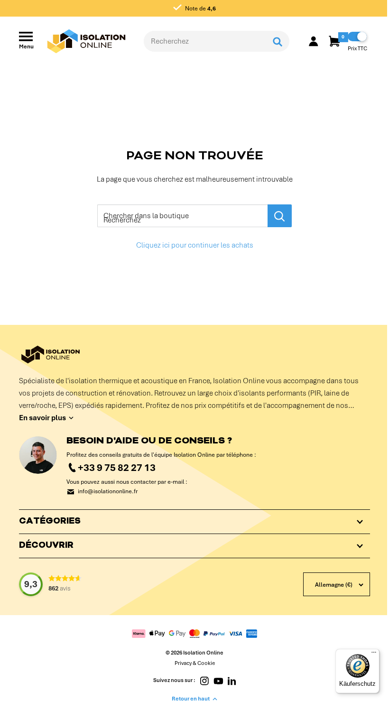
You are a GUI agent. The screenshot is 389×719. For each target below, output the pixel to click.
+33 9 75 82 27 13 (117, 467)
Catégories (50, 521)
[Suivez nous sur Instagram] (200, 680)
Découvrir (46, 546)
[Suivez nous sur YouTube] (215, 680)
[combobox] (205, 41)
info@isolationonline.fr (108, 491)
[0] (335, 41)
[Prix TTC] (357, 36)
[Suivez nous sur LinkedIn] (228, 680)
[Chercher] (277, 41)
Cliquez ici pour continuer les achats (194, 245)
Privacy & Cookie (191, 663)
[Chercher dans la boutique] (280, 215)
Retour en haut (187, 698)
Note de (200, 8)
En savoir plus (42, 418)
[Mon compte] (313, 41)
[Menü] (366, 654)
